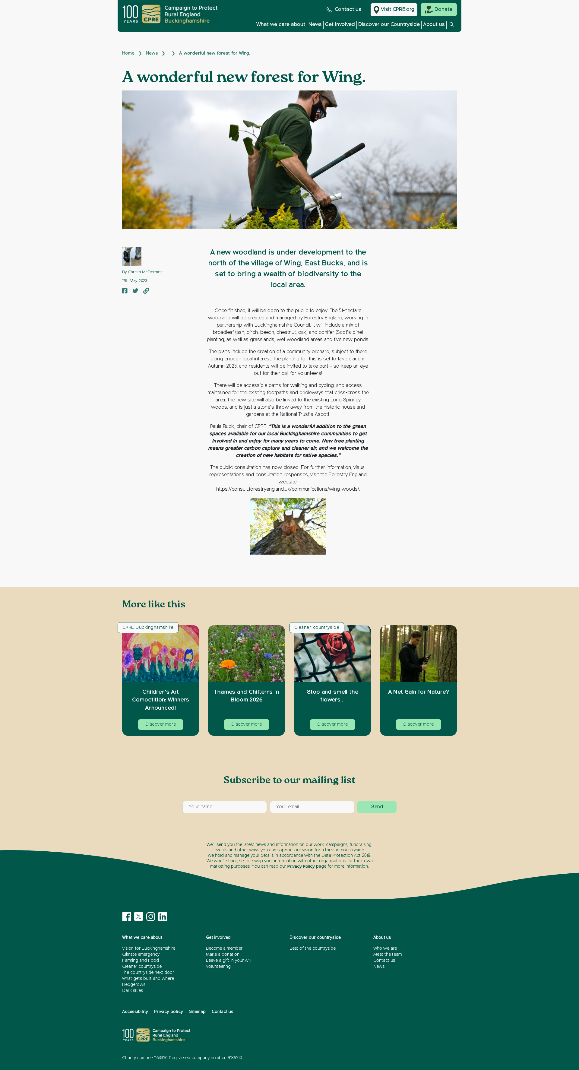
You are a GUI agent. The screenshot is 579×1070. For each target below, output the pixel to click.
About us (434, 24)
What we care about (280, 24)
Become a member (224, 948)
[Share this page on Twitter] (135, 291)
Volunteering (218, 966)
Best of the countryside (313, 948)
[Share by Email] (146, 291)
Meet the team (387, 954)
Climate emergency (141, 954)
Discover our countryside (315, 937)
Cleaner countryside (316, 627)
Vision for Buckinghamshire (148, 948)
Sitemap (197, 1012)
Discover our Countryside (389, 24)
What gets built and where (148, 979)
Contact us (348, 9)
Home (128, 53)
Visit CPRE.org (397, 9)
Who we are (385, 948)
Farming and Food (140, 960)
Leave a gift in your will (228, 960)
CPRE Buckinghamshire (148, 627)
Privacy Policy (301, 866)
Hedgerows (133, 985)
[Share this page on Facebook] (125, 291)
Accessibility (135, 1012)
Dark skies (132, 991)
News (315, 24)
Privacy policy (168, 1012)
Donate (443, 9)
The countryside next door (148, 972)
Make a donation (222, 954)
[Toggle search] (452, 26)
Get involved (340, 24)
